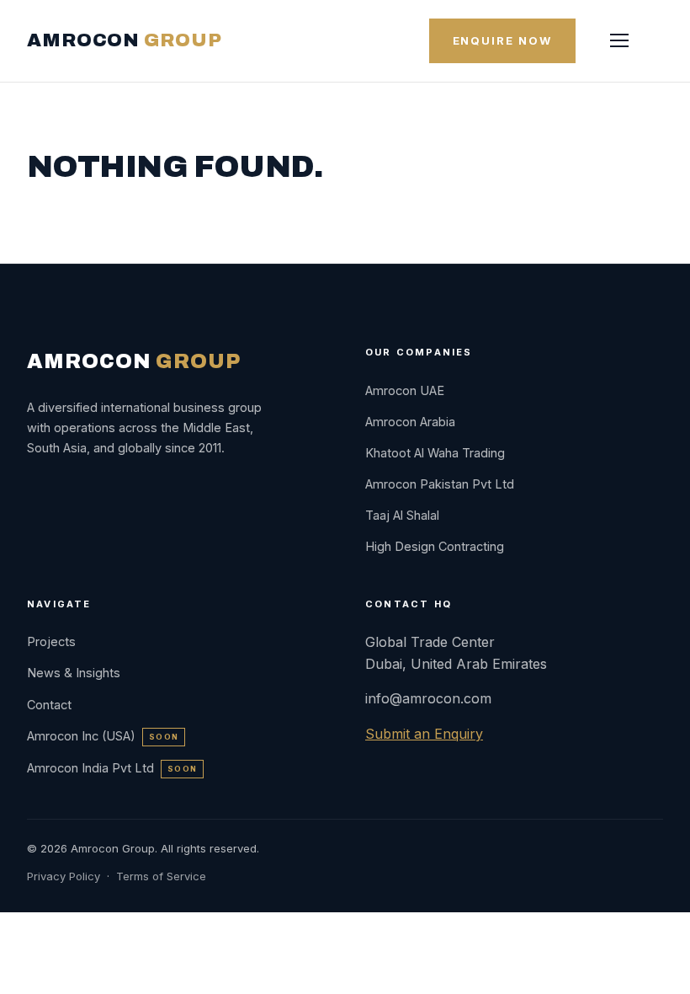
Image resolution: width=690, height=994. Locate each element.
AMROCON (124, 40)
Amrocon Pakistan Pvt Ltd (439, 484)
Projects (51, 641)
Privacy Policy (63, 876)
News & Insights (73, 672)
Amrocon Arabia (410, 421)
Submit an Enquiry (424, 733)
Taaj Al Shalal (402, 515)
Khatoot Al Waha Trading (435, 453)
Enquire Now (502, 40)
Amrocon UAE (404, 390)
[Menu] (619, 40)
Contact (49, 704)
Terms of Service (161, 876)
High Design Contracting (434, 546)
